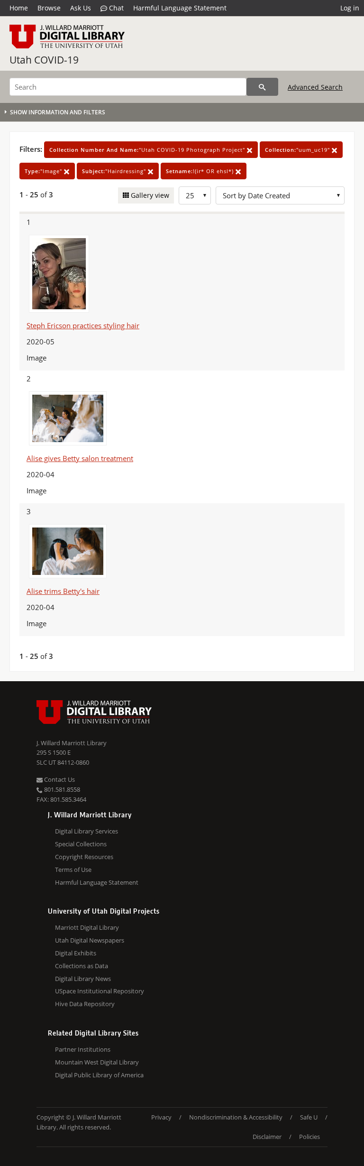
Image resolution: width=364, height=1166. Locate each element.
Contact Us (59, 779)
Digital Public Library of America (99, 1075)
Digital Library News (83, 978)
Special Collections (81, 844)
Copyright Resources (84, 856)
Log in (349, 7)
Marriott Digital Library (87, 927)
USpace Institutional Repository (99, 991)
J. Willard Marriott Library (71, 743)
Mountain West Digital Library (97, 1062)
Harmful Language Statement (180, 7)
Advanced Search (315, 87)
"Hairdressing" (115, 171)
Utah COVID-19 (44, 59)
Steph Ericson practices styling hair (83, 325)
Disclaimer (267, 1136)
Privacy (161, 1117)
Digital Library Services (86, 831)
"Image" (44, 171)
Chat (115, 7)
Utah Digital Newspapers (89, 940)
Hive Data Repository (85, 1003)
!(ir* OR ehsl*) (201, 171)
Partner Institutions (82, 1049)
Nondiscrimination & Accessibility (235, 1117)
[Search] (262, 87)
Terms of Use (73, 869)
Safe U (309, 1117)
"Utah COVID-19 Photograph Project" (148, 149)
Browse (49, 7)
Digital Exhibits (75, 953)
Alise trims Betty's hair (63, 591)
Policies (309, 1136)
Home (18, 7)
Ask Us (80, 7)
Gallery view (149, 195)
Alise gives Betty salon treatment (80, 458)
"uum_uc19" (298, 149)
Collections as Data (81, 966)
